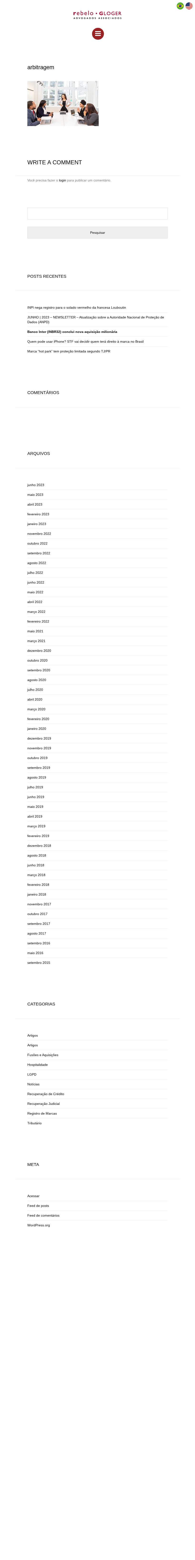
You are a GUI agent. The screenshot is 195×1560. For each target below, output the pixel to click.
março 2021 (36, 641)
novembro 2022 (39, 534)
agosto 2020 (36, 680)
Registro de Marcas (42, 1113)
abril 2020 (34, 699)
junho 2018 (35, 865)
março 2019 (36, 826)
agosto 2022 (36, 563)
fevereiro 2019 (38, 836)
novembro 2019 (39, 748)
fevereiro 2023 (38, 514)
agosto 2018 (36, 855)
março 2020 (36, 709)
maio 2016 (35, 953)
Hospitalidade (37, 1065)
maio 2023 (35, 495)
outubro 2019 (37, 758)
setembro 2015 (38, 963)
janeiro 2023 (36, 524)
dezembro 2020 (39, 651)
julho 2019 (35, 787)
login (62, 180)
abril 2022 (34, 602)
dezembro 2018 (39, 846)
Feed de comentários (43, 1215)
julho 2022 (35, 573)
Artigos (32, 1035)
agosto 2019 (36, 777)
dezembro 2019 (39, 738)
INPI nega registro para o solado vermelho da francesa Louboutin (76, 307)
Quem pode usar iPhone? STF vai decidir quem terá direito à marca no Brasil (85, 341)
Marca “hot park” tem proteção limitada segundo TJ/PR (68, 351)
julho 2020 (35, 690)
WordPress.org (38, 1225)
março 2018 (36, 875)
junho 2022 (35, 582)
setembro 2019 (38, 768)
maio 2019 (35, 807)
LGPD (31, 1074)
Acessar (33, 1196)
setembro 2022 (38, 553)
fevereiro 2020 (38, 719)
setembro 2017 (38, 924)
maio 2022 (35, 592)
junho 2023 (35, 485)
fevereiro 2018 (38, 885)
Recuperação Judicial (43, 1104)
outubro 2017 (37, 914)
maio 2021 (35, 631)
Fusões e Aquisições (42, 1055)
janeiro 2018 (36, 894)
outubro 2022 (37, 543)
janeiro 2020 (36, 729)
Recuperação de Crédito (45, 1094)
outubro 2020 (37, 660)
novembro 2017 (39, 904)
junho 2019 (35, 797)
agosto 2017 (36, 933)
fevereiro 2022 (38, 621)
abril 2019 (34, 816)
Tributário (34, 1123)
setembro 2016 (38, 943)
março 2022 (36, 612)
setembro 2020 (38, 670)
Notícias (33, 1084)
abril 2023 (34, 504)
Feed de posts (38, 1206)
